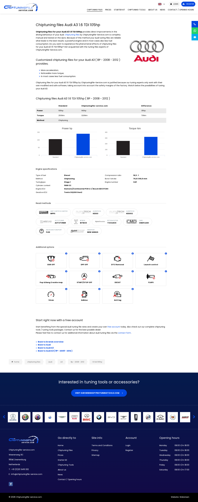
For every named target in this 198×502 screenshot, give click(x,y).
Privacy (95, 450)
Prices (108, 9)
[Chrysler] (87, 417)
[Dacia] (160, 417)
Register (129, 450)
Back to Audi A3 (46, 348)
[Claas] (111, 417)
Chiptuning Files (95, 9)
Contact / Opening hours (181, 9)
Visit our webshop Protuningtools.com (97, 393)
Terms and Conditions (102, 445)
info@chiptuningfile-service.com (26, 474)
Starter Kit (119, 9)
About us (152, 9)
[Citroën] (99, 417)
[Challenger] (25, 417)
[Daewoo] (173, 417)
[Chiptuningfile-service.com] (43, 7)
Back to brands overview (50, 341)
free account (113, 326)
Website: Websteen (180, 497)
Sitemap (96, 455)
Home (60, 445)
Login (128, 445)
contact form (124, 333)
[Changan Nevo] (50, 417)
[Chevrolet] (74, 417)
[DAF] (136, 417)
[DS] (148, 417)
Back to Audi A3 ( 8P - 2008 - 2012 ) (55, 350)
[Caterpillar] (13, 417)
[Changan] (37, 417)
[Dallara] (185, 417)
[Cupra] (123, 417)
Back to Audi (44, 344)
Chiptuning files (72, 34)
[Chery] (62, 417)
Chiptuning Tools (136, 9)
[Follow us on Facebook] (11, 484)
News (162, 9)
